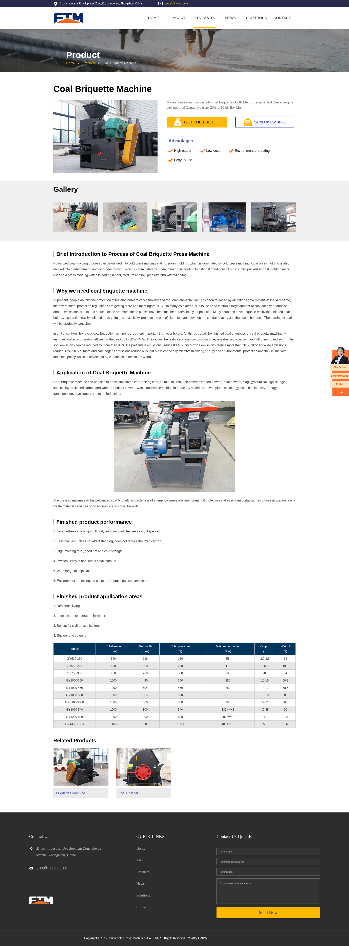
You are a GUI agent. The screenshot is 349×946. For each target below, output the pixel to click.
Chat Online (339, 367)
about (179, 18)
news (230, 18)
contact (282, 18)
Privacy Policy (197, 938)
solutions (256, 18)
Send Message (270, 122)
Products (88, 63)
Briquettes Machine (70, 793)
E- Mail (339, 384)
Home (153, 18)
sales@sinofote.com (176, 3)
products (205, 18)
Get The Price (199, 122)
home (140, 848)
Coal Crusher (128, 793)
